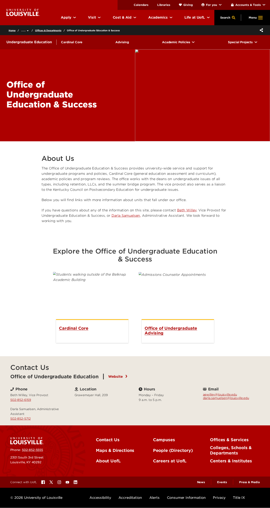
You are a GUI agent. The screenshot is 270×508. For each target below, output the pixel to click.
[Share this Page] (261, 30)
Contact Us (107, 439)
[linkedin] (75, 482)
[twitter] (51, 482)
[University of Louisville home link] (23, 12)
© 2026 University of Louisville (36, 498)
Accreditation (130, 498)
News (201, 482)
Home (12, 30)
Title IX (239, 498)
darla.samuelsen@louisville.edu (226, 398)
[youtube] (67, 482)
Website (116, 376)
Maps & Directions (115, 450)
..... (24, 30)
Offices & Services (229, 439)
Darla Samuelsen (125, 215)
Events (222, 482)
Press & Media (249, 482)
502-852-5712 (20, 418)
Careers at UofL (170, 461)
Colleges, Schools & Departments (231, 450)
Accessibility (100, 498)
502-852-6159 (20, 400)
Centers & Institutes (231, 461)
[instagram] (59, 482)
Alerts (154, 498)
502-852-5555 (32, 450)
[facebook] (43, 482)
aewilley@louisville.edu (220, 394)
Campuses (164, 439)
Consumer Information (186, 498)
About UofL (108, 461)
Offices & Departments (48, 30)
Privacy (219, 498)
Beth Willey (186, 210)
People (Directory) (173, 450)
